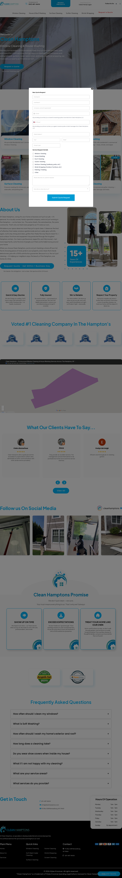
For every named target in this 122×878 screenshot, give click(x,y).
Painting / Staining (40, 170)
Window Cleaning (40, 153)
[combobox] (35, 122)
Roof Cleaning (39, 159)
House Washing (40, 156)
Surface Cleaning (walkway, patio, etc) (47, 164)
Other (36, 172)
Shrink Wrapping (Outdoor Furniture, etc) (48, 167)
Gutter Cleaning (40, 162)
